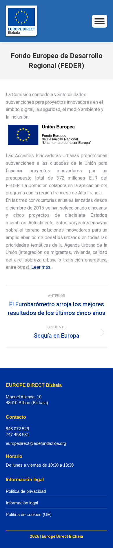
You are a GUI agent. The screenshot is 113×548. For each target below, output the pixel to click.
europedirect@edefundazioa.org (36, 443)
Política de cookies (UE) (29, 514)
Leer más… (42, 267)
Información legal (22, 502)
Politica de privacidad (26, 491)
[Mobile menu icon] (99, 21)
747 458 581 (17, 434)
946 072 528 (17, 428)
